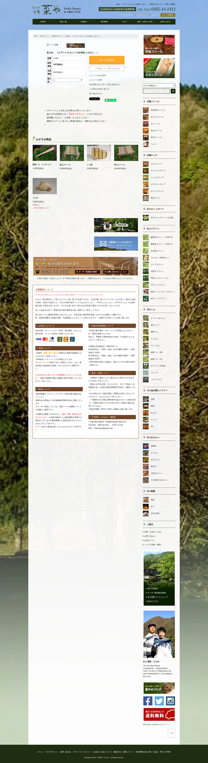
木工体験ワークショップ (157, 597)
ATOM (168, 752)
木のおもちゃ (153, 437)
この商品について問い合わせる (107, 68)
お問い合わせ (165, 22)
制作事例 (104, 22)
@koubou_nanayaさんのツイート (157, 724)
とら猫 (89, 165)
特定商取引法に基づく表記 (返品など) (104, 84)
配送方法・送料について (124, 752)
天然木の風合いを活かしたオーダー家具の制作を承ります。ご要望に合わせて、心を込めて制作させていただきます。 (85, 278)
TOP (35, 36)
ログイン (155, 15)
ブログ (124, 22)
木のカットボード (155, 209)
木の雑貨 (151, 491)
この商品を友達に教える (99, 89)
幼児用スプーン (57, 36)
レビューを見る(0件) (97, 75)
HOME (42, 22)
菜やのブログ (152, 601)
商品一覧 (63, 22)
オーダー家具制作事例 (156, 593)
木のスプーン (44, 36)
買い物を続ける (95, 93)
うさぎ (35, 198)
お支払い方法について (102, 752)
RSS (162, 752)
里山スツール (65, 165)
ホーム (40, 752)
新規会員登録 (142, 15)
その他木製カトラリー (157, 390)
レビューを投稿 (95, 80)
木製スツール (153, 101)
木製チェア (152, 155)
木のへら (151, 309)
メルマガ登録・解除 (152, 545)
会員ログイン (149, 540)
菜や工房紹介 (152, 588)
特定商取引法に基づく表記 (147, 752)
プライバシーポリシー (82, 752)
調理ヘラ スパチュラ (42, 164)
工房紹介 (83, 22)
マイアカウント (127, 15)
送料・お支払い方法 (145, 22)
